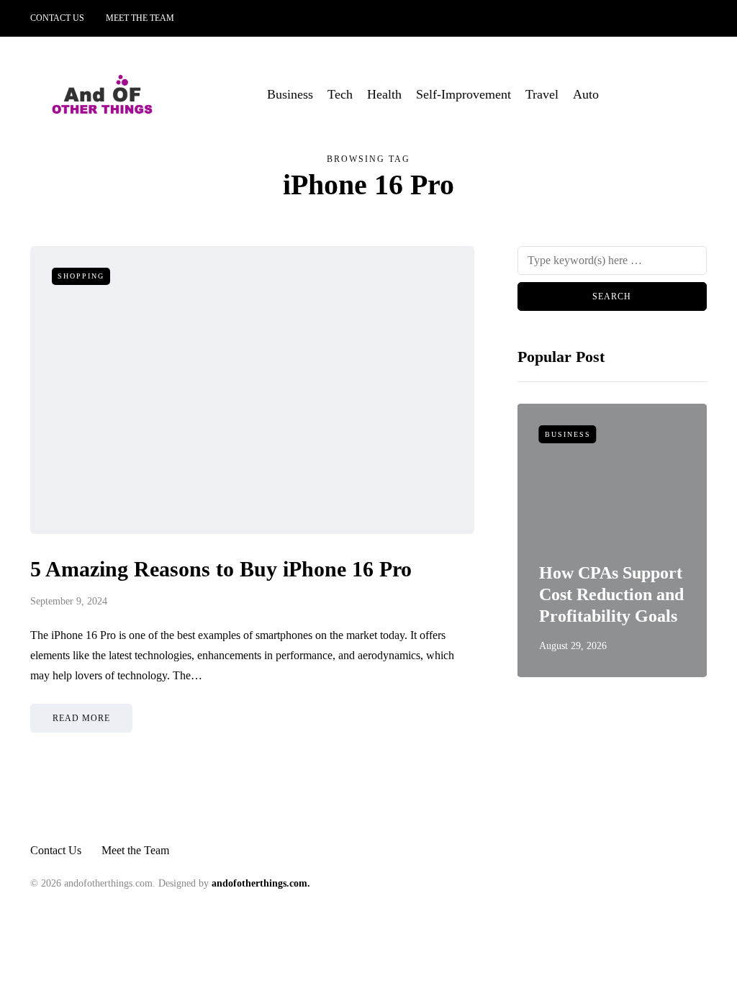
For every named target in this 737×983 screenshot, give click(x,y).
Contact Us (57, 18)
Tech (340, 94)
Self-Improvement (463, 94)
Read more (81, 718)
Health (384, 94)
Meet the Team (140, 18)
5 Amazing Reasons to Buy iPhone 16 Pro (221, 569)
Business (290, 94)
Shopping (81, 276)
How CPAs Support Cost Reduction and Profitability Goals (611, 594)
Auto (586, 94)
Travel (542, 94)
